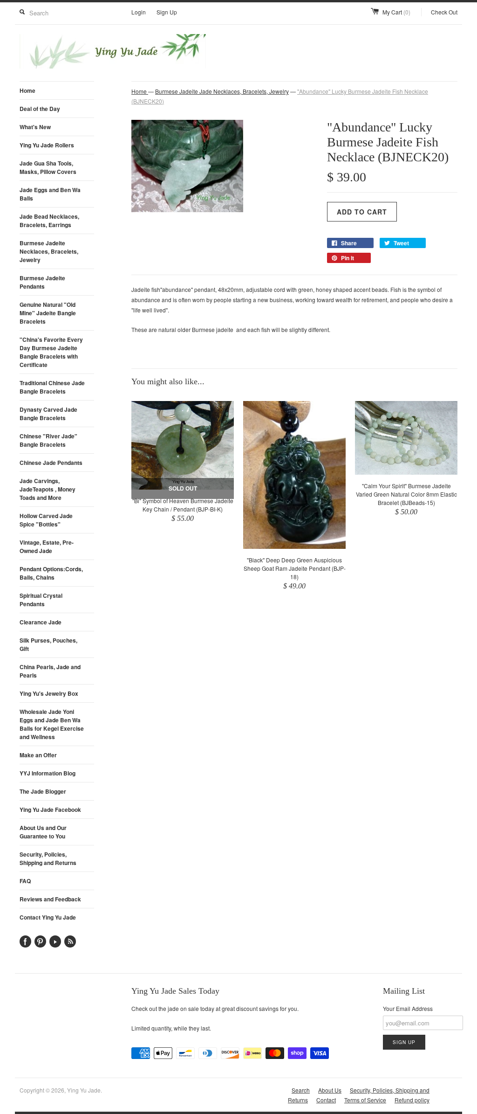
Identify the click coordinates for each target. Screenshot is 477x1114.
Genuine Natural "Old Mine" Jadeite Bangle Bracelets (48, 312)
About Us (329, 1090)
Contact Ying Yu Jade (48, 917)
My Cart (396, 12)
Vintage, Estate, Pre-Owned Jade (47, 546)
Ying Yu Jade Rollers (47, 145)
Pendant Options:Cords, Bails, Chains (51, 573)
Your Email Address (408, 1008)
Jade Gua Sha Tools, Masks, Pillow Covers (48, 167)
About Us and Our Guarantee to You (43, 831)
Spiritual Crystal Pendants (41, 599)
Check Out (444, 12)
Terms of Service (365, 1100)
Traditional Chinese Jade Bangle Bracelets (52, 387)
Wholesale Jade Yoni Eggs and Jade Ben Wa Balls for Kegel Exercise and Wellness (52, 724)
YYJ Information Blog (47, 773)
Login (138, 12)
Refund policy (412, 1100)
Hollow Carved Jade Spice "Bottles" (46, 520)
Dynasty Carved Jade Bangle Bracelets (48, 413)
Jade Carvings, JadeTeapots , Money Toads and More (47, 489)
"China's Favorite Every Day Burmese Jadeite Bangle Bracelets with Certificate (51, 352)
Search (301, 1090)
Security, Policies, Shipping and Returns (48, 858)
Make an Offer (38, 755)
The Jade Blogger (43, 791)
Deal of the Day (40, 108)
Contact (326, 1100)
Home (27, 90)
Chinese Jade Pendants (51, 462)
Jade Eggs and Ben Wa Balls (50, 194)
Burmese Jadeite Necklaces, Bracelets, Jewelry (49, 251)
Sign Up (167, 12)
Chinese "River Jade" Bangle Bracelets (48, 440)
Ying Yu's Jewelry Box (49, 693)
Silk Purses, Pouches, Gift (48, 644)
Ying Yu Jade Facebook (50, 809)
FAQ (25, 881)
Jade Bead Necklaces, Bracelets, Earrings (49, 220)
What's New (35, 127)
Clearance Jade (40, 622)
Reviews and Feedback (50, 899)
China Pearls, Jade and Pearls (50, 671)
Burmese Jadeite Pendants (42, 282)
